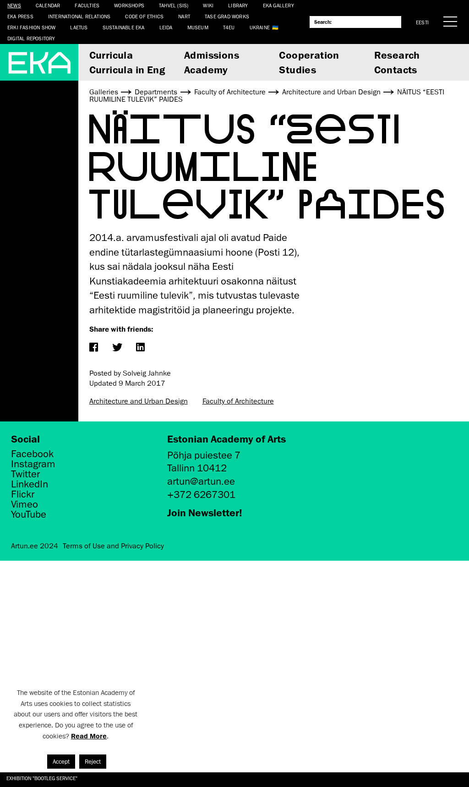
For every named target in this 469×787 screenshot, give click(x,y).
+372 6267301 (201, 494)
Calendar (48, 5)
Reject (93, 761)
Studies (297, 69)
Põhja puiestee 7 (203, 455)
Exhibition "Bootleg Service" (41, 778)
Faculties (87, 5)
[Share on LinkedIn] (140, 348)
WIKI (208, 5)
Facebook (32, 454)
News (14, 5)
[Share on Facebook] (93, 348)
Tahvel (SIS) (173, 5)
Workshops (129, 5)
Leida (166, 27)
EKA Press (20, 16)
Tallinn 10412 (197, 468)
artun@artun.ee (201, 481)
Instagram (33, 464)
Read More (89, 736)
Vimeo (24, 504)
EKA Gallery (278, 5)
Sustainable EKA (124, 27)
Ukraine (260, 27)
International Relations (79, 16)
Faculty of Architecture (238, 401)
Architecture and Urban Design (138, 401)
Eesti (422, 22)
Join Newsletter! (204, 512)
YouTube (28, 514)
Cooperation (309, 54)
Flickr (22, 494)
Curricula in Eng (127, 69)
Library (238, 5)
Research (397, 54)
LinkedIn (29, 484)
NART (184, 16)
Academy (206, 69)
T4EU (229, 27)
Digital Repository (31, 38)
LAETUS (78, 27)
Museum (197, 27)
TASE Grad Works (227, 16)
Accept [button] (61, 761)
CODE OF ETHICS (144, 16)
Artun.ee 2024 (34, 546)
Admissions (211, 54)
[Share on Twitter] (117, 348)
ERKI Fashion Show (31, 27)
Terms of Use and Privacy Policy (113, 546)
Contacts (395, 69)
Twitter (25, 474)
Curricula (111, 54)
